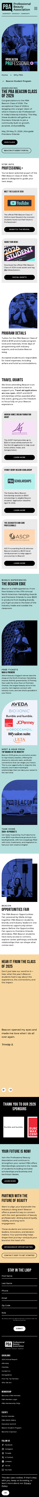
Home (5, 75)
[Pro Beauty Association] (16, 8)
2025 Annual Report (9, 1359)
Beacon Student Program (11, 1428)
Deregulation (7, 1375)
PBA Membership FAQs (11, 1403)
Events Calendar (8, 1416)
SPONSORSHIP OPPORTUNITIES (18, 1247)
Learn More (10, 1181)
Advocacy (5, 1363)
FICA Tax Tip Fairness (10, 1379)
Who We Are (6, 1383)
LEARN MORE (19, 457)
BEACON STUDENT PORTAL (16, 151)
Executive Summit (9, 1424)
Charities (5, 1367)
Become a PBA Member (11, 1396)
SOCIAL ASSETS (19, 277)
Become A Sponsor (9, 1432)
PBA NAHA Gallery (9, 1420)
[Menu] (35, 8)
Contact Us (6, 1371)
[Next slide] (10, 1090)
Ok (5, 1493)
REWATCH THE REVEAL (19, 229)
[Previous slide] (4, 1090)
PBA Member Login (9, 1399)
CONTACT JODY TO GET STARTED (19, 1255)
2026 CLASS (9, 142)
